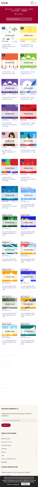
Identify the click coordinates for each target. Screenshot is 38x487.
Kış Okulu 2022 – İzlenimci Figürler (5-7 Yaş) (9, 151)
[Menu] (36, 3)
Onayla (25, 484)
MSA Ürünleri (5, 384)
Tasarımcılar (5, 391)
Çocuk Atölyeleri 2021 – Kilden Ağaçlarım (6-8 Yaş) (9, 315)
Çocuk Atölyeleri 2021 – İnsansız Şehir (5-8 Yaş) (28, 287)
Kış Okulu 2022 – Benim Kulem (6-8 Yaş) (28, 72)
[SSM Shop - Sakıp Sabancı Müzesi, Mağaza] (8, 3)
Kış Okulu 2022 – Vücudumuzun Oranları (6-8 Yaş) (28, 179)
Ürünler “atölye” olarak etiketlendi (22, 10)
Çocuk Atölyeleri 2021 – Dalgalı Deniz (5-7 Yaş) (9, 260)
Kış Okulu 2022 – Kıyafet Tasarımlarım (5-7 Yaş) (28, 151)
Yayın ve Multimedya (8, 381)
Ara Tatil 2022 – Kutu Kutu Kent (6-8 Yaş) (8, 72)
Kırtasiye (4, 371)
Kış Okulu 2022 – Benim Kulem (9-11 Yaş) (9, 98)
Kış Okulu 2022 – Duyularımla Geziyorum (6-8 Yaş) (9, 124)
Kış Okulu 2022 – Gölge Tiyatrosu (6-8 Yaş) (28, 123)
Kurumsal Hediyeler (7, 398)
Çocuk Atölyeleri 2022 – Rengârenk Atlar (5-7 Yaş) (28, 233)
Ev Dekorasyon (6, 368)
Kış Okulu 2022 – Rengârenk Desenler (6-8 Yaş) (8, 179)
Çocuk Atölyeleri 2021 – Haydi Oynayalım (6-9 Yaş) (9, 287)
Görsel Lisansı (5, 395)
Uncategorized (6, 388)
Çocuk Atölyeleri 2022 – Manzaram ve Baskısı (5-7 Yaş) (28, 206)
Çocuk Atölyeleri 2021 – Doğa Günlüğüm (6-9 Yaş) (28, 260)
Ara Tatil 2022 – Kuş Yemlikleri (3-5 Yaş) (27, 45)
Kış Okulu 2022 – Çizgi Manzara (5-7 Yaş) (27, 98)
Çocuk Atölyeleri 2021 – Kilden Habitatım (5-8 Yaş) (28, 315)
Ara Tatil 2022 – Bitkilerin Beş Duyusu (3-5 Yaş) (8, 46)
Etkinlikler (4, 401)
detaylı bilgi (16, 484)
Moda (3, 374)
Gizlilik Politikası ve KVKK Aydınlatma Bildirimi (15, 472)
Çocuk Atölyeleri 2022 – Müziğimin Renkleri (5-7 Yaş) (9, 233)
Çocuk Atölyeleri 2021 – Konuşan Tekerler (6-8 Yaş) (9, 342)
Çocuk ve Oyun (6, 364)
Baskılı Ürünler (5, 361)
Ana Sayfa (8, 9)
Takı (2, 378)
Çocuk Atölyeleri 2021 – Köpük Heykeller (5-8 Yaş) (28, 342)
